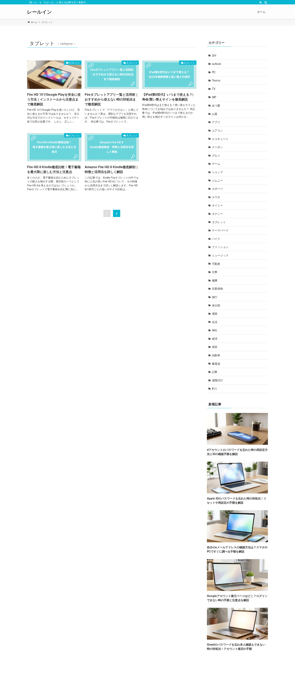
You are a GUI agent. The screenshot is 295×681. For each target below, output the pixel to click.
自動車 (216, 355)
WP (214, 97)
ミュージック (220, 255)
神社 (215, 330)
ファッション (220, 247)
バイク (216, 239)
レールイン (39, 11)
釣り (215, 388)
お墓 (215, 114)
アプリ (216, 122)
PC (214, 72)
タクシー (217, 214)
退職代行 (217, 380)
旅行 (215, 297)
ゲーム (216, 164)
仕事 (215, 272)
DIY (214, 55)
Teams (216, 80)
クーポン (217, 147)
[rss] (260, 2)
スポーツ (217, 189)
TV (214, 89)
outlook (216, 64)
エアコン (217, 130)
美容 (215, 347)
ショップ (217, 172)
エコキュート (220, 139)
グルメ (216, 155)
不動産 (216, 264)
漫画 (215, 313)
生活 (215, 322)
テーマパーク (220, 230)
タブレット (219, 222)
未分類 (216, 305)
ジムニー (217, 180)
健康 (215, 280)
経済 (215, 338)
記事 (215, 372)
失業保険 (217, 288)
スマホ (216, 197)
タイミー (217, 205)
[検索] (265, 2)
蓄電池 (216, 364)
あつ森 (216, 105)
